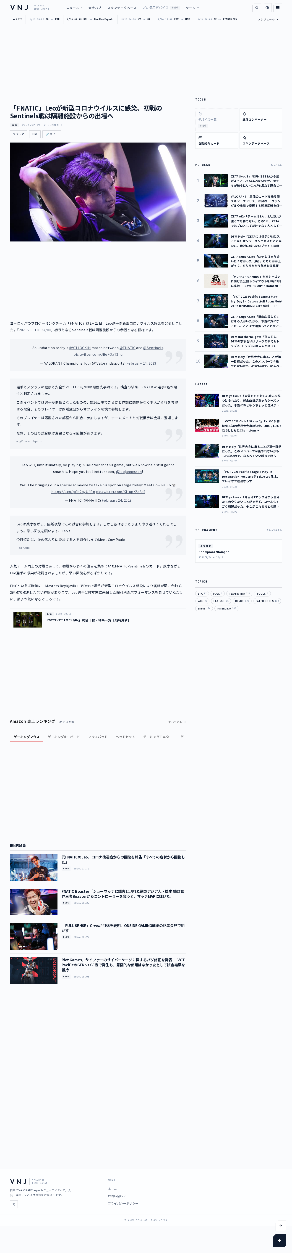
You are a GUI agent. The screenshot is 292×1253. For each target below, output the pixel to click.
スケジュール (268, 19)
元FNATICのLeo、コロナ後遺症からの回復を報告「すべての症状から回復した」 (123, 859)
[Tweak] (279, 1240)
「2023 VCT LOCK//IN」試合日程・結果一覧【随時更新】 (88, 620)
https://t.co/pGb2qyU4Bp (73, 491)
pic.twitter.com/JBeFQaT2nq (98, 354)
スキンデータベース (122, 7)
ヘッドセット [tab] (125, 736)
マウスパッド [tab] (98, 736)
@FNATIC (128, 347)
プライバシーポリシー (123, 1203)
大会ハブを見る (274, 530)
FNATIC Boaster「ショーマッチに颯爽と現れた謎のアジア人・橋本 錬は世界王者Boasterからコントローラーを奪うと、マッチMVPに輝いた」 (123, 893)
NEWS (14, 125)
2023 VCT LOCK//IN (35, 329)
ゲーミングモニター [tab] (157, 736)
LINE (34, 134)
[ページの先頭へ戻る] (281, 1226)
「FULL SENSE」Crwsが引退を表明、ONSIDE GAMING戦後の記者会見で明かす (123, 928)
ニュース (72, 7)
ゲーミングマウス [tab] (26, 736)
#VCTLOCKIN (80, 347)
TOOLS (262, 593)
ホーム (112, 1189)
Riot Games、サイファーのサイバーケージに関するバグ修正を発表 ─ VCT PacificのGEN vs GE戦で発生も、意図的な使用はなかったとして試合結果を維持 (123, 965)
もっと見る (276, 165)
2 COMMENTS (53, 125)
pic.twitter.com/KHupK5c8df (120, 491)
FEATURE (221, 601)
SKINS (204, 608)
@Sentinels (153, 347)
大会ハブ (95, 7)
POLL (217, 593)
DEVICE (242, 601)
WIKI (202, 601)
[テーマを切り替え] (267, 7)
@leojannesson (129, 471)
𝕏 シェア (18, 134)
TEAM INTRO (239, 593)
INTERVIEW (226, 608)
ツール (191, 7)
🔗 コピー (52, 134)
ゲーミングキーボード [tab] (64, 736)
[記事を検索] (256, 7)
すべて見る (175, 721)
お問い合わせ (117, 1196)
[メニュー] (277, 7)
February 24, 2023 (141, 363)
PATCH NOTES (267, 601)
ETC (202, 593)
